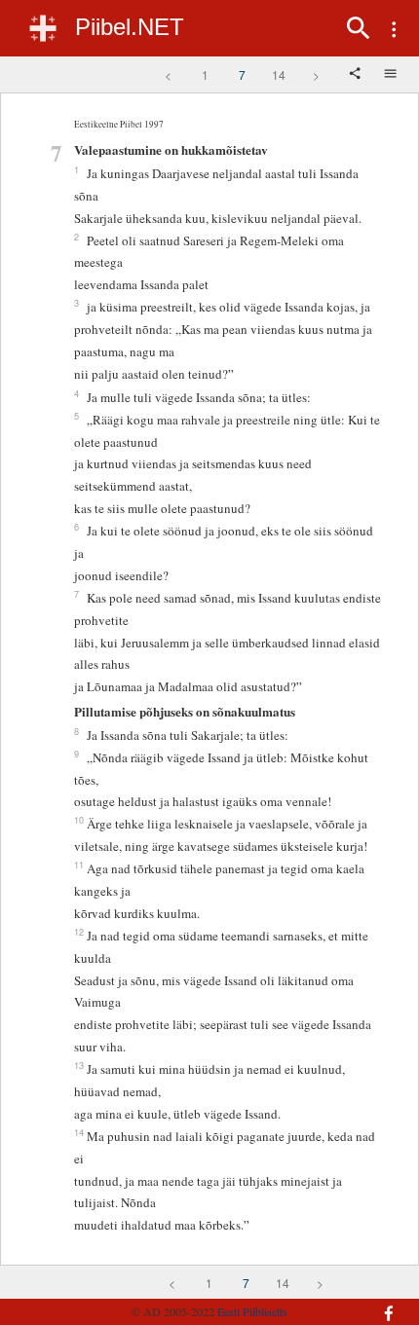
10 (79, 820)
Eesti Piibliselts (252, 1311)
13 (79, 1065)
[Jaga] (356, 74)
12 (79, 932)
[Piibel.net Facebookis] (377, 1303)
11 (79, 864)
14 (279, 74)
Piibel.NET (129, 27)
